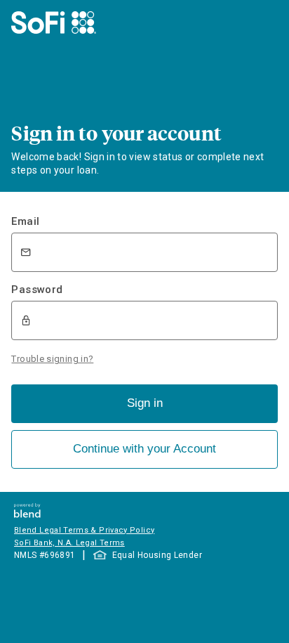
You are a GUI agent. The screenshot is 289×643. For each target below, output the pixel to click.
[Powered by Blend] (27, 514)
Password (36, 289)
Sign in (145, 403)
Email (25, 221)
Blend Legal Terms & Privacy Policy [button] (84, 530)
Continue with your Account (144, 448)
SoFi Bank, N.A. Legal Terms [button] (69, 542)
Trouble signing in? (52, 358)
